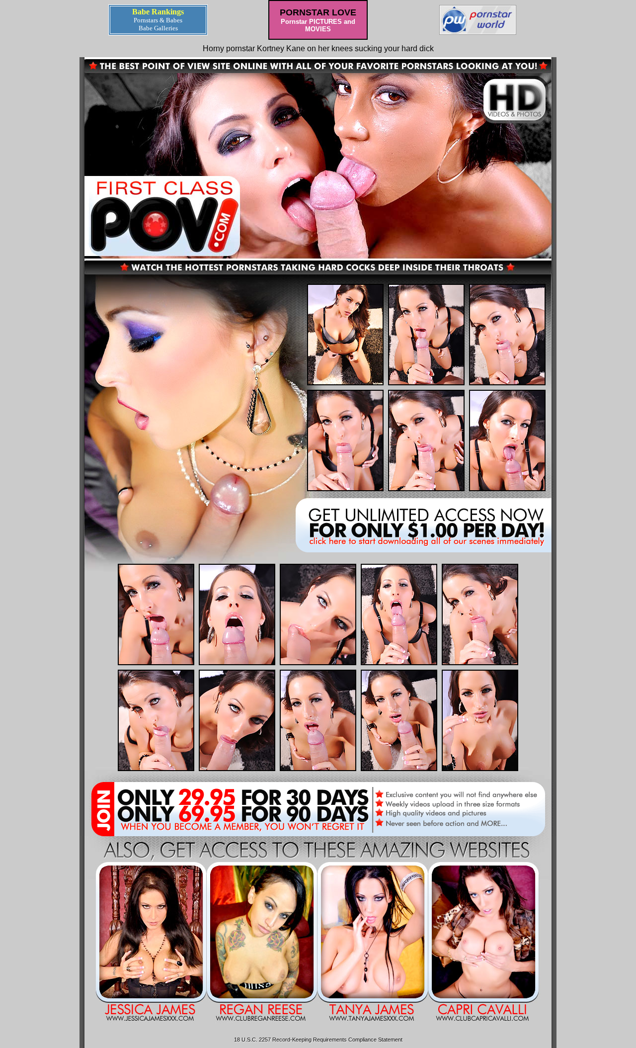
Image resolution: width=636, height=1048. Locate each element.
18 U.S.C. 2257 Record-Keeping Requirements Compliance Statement (318, 1040)
